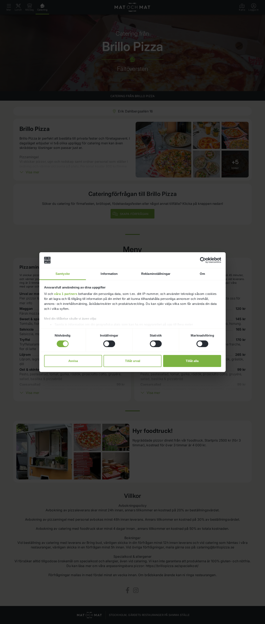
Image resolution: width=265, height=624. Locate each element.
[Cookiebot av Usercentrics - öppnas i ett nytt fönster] (203, 260)
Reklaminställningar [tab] (155, 273)
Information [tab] (109, 273)
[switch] (109, 343)
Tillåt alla (192, 361)
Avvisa (73, 361)
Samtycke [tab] (62, 273)
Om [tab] (202, 273)
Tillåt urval (132, 361)
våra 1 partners (65, 294)
